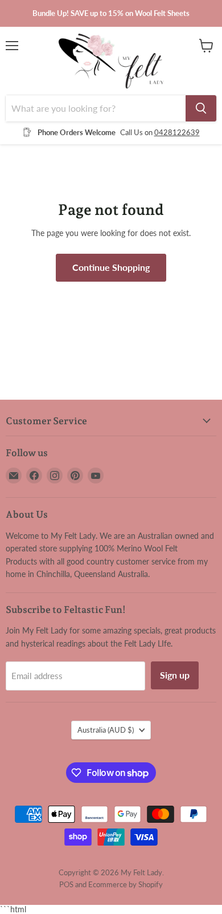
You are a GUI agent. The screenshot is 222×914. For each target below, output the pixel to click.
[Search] (201, 108)
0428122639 (177, 132)
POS (66, 884)
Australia (105, 729)
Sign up (175, 674)
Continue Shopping (111, 267)
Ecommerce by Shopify (125, 884)
